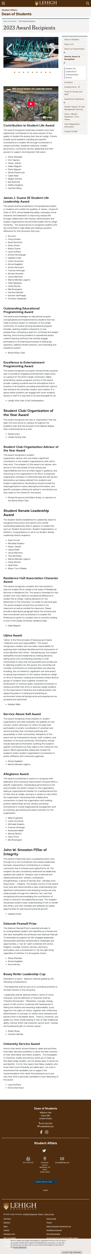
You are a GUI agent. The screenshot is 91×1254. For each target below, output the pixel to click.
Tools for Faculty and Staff (73, 93)
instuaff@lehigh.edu (62, 1160)
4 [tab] (28, 72)
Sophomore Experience (74, 99)
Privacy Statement (19, 1247)
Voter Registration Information (72, 125)
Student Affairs (9, 10)
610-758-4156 (46, 1123)
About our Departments (74, 48)
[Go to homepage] (45, 1206)
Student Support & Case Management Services (75, 108)
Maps (6, 1226)
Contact (6, 1230)
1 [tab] (15, 72)
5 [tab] (32, 72)
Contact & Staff (74, 131)
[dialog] (45, 1246)
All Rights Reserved (30, 1214)
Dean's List (72, 44)
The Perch (7, 1219)
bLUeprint (72, 82)
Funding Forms (70, 87)
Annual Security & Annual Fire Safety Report (62, 1238)
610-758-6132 (28, 1162)
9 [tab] (50, 72)
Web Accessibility (10, 1238)
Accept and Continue (72, 1252)
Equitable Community (54, 1230)
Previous (9, 49)
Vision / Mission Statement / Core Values (71, 117)
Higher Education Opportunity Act (58, 1226)
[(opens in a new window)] (46, 3)
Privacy (40, 1214)
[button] (87, 3)
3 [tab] (23, 72)
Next (52, 49)
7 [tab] (41, 72)
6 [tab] (37, 72)
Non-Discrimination (53, 1234)
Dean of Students (17, 13)
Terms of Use (49, 1214)
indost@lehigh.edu (46, 1126)
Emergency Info (9, 1234)
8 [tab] (46, 72)
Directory (7, 1222)
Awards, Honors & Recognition (73, 57)
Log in (45, 1190)
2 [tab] (19, 72)
